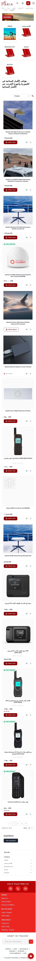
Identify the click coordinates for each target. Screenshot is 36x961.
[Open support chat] (31, 956)
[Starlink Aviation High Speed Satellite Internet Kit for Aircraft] (18, 305)
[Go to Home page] (7, 3)
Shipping (4, 930)
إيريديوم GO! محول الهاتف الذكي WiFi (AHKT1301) (18, 651)
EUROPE (21, 951)
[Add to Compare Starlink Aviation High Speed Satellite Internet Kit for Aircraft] (30, 329)
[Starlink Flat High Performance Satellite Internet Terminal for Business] (18, 115)
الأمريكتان (20, 8)
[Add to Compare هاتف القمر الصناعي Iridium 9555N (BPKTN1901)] (30, 471)
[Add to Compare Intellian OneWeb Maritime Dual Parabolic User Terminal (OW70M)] (30, 285)
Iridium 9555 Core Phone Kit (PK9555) (18, 508)
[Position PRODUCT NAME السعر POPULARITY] (21, 96)
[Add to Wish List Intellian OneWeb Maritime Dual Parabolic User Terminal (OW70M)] (26, 285)
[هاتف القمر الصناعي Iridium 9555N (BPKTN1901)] (18, 441)
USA (24, 953)
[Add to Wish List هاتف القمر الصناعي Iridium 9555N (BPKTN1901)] (26, 471)
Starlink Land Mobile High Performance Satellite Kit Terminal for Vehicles (18, 180)
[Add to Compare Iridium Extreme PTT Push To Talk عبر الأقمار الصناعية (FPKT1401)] (30, 764)
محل (8, 8)
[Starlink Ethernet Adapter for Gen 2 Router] (18, 349)
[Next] (26, 823)
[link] (10, 823)
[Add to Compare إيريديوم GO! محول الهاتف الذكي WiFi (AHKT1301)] (30, 663)
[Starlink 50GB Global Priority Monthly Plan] (18, 538)
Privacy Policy (6, 901)
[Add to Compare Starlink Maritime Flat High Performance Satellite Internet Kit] (30, 237)
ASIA (15, 949)
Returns (11, 930)
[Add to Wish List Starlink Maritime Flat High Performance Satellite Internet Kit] (26, 237)
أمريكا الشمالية (29, 8)
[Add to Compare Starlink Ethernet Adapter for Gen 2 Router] (30, 373)
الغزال (5, 10)
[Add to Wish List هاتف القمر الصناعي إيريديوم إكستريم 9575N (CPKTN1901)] (26, 715)
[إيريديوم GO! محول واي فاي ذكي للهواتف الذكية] (18, 586)
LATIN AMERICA (15, 953)
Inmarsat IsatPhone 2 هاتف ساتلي (18, 802)
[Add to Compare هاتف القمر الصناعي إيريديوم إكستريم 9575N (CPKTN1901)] (30, 715)
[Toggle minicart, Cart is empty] (28, 3)
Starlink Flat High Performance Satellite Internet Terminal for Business (18, 132)
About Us (4, 898)
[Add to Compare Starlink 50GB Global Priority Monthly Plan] (30, 566)
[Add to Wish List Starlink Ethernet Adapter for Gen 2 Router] (26, 373)
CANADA (12, 951)
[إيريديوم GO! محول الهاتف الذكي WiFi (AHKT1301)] (18, 634)
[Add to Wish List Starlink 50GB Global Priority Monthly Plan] (26, 566)
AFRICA (8, 949)
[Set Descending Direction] (33, 96)
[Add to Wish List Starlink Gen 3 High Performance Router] (26, 421)
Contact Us (5, 923)
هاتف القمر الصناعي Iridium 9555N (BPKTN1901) (18, 458)
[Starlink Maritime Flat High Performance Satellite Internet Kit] (18, 210)
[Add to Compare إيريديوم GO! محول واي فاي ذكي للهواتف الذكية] (30, 613)
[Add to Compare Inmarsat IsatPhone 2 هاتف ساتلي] (30, 814)
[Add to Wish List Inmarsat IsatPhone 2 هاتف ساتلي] (26, 814)
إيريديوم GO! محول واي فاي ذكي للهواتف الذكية (18, 603)
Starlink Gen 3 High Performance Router (18, 410)
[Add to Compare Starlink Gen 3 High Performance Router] (30, 421)
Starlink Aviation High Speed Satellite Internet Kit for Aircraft (18, 323)
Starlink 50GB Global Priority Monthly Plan (18, 555)
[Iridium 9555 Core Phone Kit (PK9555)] (18, 491)
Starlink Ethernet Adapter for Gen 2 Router (18, 366)
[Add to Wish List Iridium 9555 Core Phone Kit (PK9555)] (26, 518)
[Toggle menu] (33, 3)
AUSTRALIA (24, 949)
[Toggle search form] (17, 3)
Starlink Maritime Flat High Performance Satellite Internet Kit (18, 228)
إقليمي (14, 8)
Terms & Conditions (7, 905)
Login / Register (6, 912)
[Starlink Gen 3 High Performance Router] (18, 393)
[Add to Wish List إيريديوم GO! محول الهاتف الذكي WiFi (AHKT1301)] (26, 663)
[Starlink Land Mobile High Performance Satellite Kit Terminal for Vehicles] (18, 162)
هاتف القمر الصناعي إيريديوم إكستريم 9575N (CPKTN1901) (18, 701)
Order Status (5, 915)
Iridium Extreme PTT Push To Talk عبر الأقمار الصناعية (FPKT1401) (18, 753)
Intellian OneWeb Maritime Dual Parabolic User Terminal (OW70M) (18, 275)
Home (3, 8)
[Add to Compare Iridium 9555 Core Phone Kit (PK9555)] (30, 518)
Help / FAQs (5, 926)
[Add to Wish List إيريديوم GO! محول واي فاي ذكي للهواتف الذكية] (26, 613)
